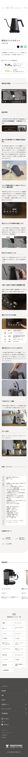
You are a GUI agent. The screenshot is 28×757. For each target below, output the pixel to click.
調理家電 (7, 7)
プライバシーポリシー (6, 732)
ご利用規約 (3, 735)
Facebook (6, 724)
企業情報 (3, 737)
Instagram (6, 718)
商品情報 (3, 690)
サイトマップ (4, 730)
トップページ (4, 686)
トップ (2, 7)
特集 (2, 695)
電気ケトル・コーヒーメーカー (16, 7)
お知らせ (3, 699)
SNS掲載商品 (4, 713)
